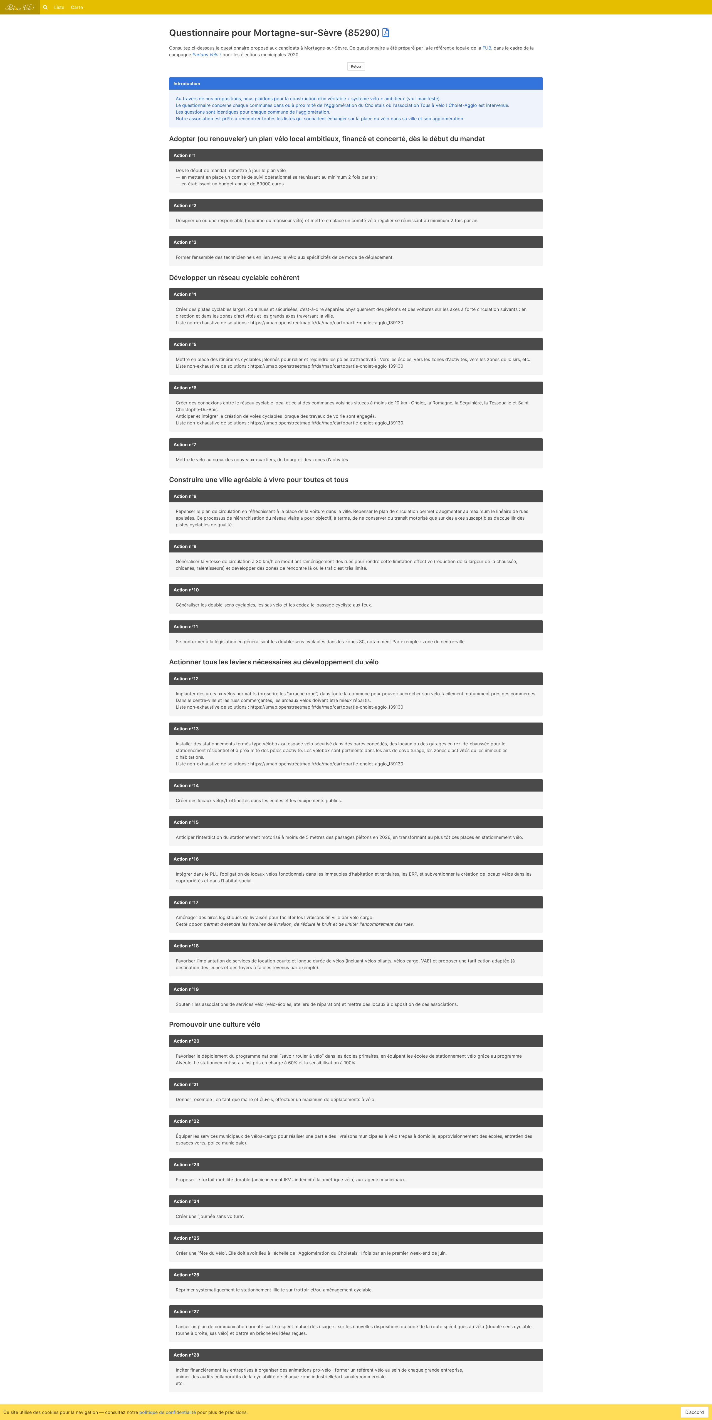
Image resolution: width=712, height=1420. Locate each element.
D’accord (694, 1412)
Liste (59, 7)
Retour (356, 66)
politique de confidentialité (167, 1412)
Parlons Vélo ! (206, 54)
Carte (77, 7)
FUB (487, 48)
